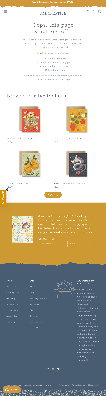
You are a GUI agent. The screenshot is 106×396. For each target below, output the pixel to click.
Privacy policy (64, 385)
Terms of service (78, 385)
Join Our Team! (37, 322)
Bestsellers (11, 287)
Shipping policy (94, 385)
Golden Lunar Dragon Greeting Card (69, 183)
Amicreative (18, 385)
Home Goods (12, 304)
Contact (33, 316)
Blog (32, 310)
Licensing (10, 322)
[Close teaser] (7, 189)
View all (53, 195)
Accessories (11, 316)
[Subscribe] (91, 244)
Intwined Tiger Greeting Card (19, 139)
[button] (5, 11)
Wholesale (34, 304)
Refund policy (51, 385)
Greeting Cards (13, 292)
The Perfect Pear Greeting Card (20, 183)
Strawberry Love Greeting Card (67, 139)
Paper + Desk (12, 310)
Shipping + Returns (38, 298)
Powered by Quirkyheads (33, 385)
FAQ (32, 292)
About (33, 287)
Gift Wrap (10, 298)
